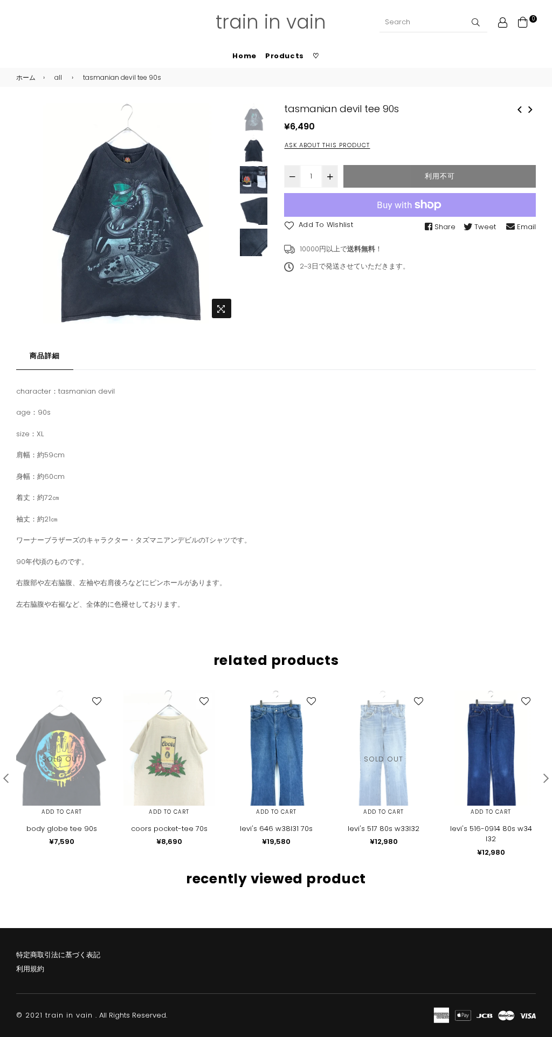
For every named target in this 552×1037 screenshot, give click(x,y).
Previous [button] (30, 213)
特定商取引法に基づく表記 (58, 955)
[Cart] (523, 22)
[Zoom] (221, 308)
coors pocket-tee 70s (169, 828)
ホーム (26, 77)
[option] (126, 213)
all (58, 77)
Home (244, 56)
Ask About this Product (327, 145)
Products (284, 56)
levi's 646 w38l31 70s (276, 828)
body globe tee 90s (61, 828)
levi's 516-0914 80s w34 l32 (491, 833)
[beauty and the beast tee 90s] (519, 108)
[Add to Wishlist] (96, 701)
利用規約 (30, 969)
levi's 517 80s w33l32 (383, 828)
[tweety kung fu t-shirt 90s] (530, 108)
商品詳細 (45, 356)
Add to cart (62, 812)
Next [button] (223, 213)
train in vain (271, 22)
